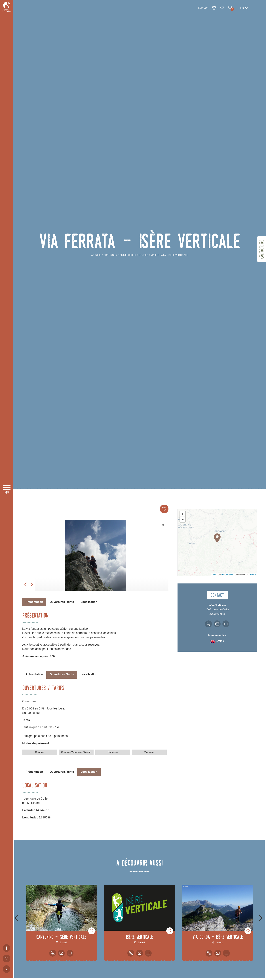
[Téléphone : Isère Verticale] (130, 953)
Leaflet (215, 574)
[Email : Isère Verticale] (139, 953)
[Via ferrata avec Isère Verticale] (95, 560)
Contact (203, 8)
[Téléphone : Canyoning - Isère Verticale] (52, 953)
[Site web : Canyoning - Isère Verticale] (70, 953)
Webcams (214, 7)
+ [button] (182, 514)
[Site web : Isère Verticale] (148, 953)
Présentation (34, 674)
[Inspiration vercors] (261, 249)
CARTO (252, 574)
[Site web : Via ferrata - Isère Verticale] (225, 623)
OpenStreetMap (228, 574)
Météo (222, 7)
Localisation (89, 602)
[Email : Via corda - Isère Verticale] (217, 953)
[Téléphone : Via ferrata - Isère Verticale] (208, 623)
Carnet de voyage (230, 7)
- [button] (182, 519)
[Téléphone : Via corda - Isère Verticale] (209, 953)
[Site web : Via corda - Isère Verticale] (226, 953)
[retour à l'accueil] (6, 7)
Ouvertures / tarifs (62, 602)
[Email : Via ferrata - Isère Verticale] (217, 623)
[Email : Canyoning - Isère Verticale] (61, 953)
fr (242, 8)
